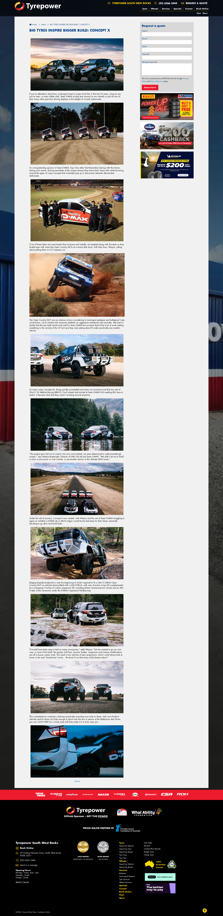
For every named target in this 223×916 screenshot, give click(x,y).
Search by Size (125, 849)
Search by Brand (126, 852)
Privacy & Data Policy (29, 912)
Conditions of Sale (44, 912)
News (205, 13)
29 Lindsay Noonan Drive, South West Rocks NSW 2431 (40, 854)
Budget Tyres (149, 852)
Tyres (144, 8)
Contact (189, 8)
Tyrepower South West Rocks (131, 3)
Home (34, 24)
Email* (144, 46)
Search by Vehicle (126, 846)
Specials (177, 8)
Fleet (199, 13)
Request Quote (150, 87)
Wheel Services (125, 882)
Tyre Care (123, 855)
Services (166, 8)
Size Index (148, 843)
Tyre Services (124, 879)
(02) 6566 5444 (168, 3)
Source (77, 781)
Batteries (122, 873)
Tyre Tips (122, 858)
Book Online (202, 8)
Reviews (147, 846)
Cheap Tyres (149, 855)
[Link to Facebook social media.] (205, 910)
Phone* (145, 39)
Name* (145, 31)
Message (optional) (149, 62)
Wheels (154, 8)
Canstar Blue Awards (152, 849)
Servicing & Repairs (127, 876)
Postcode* (146, 54)
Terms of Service (156, 81)
